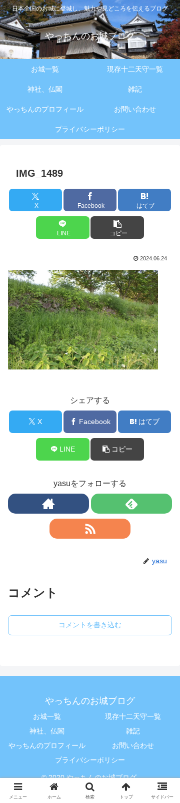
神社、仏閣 (47, 731)
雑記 (133, 731)
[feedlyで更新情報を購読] (131, 504)
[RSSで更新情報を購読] (90, 529)
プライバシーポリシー (90, 760)
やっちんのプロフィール (47, 745)
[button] (117, 227)
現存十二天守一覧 (133, 716)
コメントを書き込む (90, 625)
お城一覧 (47, 716)
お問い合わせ (133, 745)
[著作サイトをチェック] (48, 504)
